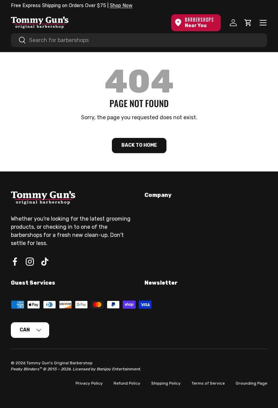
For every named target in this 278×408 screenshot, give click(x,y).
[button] (248, 22)
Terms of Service (208, 383)
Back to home (139, 145)
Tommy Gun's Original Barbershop (59, 363)
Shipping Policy (166, 383)
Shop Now (121, 5)
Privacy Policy (89, 383)
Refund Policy (127, 383)
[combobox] (139, 40)
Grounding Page (251, 383)
